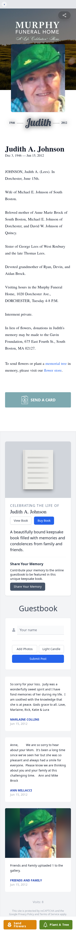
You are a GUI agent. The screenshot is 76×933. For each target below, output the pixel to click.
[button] (38, 833)
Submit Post (38, 659)
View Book (21, 520)
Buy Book (44, 520)
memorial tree (56, 363)
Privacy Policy (26, 914)
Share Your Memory (28, 587)
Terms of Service (49, 914)
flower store (53, 370)
